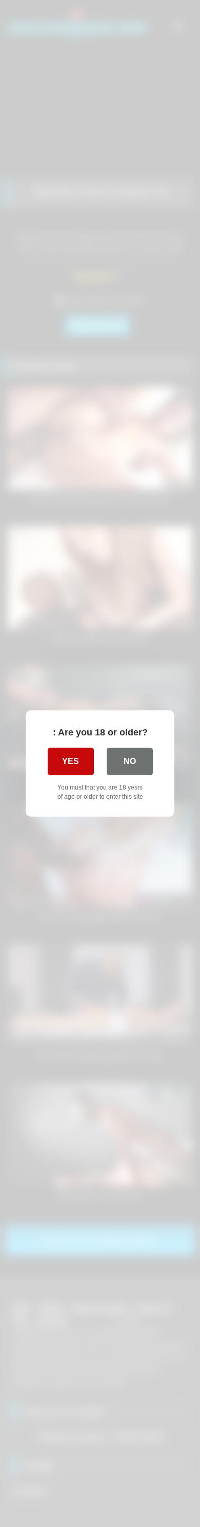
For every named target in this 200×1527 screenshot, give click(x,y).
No (130, 761)
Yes (70, 761)
